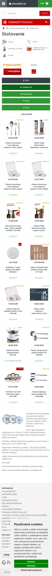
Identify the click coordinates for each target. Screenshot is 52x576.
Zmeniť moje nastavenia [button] (31, 570)
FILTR (27, 80)
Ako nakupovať (9, 491)
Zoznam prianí (8, 544)
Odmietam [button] (31, 566)
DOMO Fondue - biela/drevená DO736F (13, 352)
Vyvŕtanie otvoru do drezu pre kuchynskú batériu (24, 515)
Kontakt (5, 506)
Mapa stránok (8, 521)
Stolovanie (34, 28)
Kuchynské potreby (17, 28)
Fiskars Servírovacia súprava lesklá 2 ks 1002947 (39, 352)
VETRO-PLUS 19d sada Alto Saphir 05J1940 (13, 394)
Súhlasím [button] (31, 562)
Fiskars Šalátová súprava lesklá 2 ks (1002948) (39, 394)
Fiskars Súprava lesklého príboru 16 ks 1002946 (13, 311)
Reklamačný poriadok (12, 503)
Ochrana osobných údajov (14, 512)
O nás (4, 497)
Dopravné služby (9, 494)
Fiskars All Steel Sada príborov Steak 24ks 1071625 (39, 269)
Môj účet (6, 538)
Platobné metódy (10, 500)
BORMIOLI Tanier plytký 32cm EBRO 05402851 (13, 269)
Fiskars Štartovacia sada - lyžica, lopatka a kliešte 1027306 (13, 228)
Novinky (5, 547)
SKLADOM (27, 114)
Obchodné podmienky (11, 509)
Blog (4, 527)
